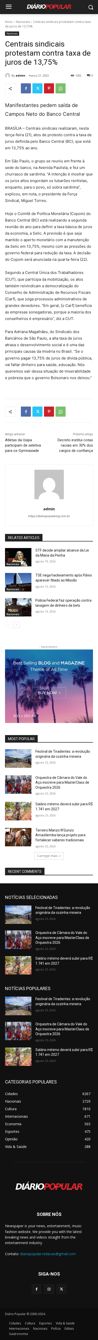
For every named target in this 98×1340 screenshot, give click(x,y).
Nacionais (23, 22)
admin (20, 75)
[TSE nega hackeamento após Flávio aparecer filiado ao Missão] (18, 582)
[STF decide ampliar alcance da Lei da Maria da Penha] (18, 557)
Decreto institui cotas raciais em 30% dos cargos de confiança (75, 445)
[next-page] (16, 625)
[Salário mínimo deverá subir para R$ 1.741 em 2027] (18, 811)
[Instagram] (49, 1289)
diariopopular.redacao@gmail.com (48, 1253)
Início (9, 22)
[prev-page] (8, 625)
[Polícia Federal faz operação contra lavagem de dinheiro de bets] (18, 607)
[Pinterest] (49, 88)
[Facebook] (26, 88)
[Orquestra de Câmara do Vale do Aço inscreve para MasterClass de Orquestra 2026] (18, 784)
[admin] (8, 75)
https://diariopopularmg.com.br (49, 516)
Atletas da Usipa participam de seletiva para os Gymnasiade (23, 445)
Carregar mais (47, 856)
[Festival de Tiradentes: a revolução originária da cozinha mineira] (18, 758)
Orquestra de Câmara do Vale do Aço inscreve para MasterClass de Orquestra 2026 (62, 782)
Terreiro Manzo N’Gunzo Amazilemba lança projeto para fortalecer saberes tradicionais (60, 835)
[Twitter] (37, 88)
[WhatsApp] (61, 88)
